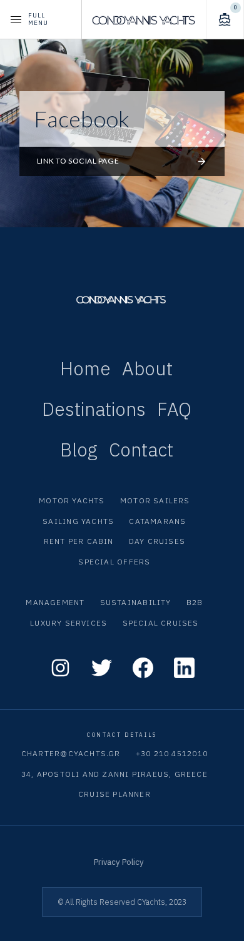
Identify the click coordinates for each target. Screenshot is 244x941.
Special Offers (114, 561)
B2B (194, 602)
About (147, 368)
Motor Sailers (155, 500)
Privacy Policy (119, 861)
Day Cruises (157, 541)
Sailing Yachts (78, 521)
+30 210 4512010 (172, 753)
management (55, 602)
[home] (144, 19)
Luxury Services (68, 623)
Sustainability (135, 602)
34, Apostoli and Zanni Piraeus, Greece (114, 774)
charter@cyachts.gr (71, 753)
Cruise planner (114, 794)
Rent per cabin (79, 541)
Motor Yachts (72, 500)
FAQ (174, 409)
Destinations (94, 409)
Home (85, 368)
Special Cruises (161, 623)
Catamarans (157, 521)
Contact (141, 449)
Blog (79, 449)
